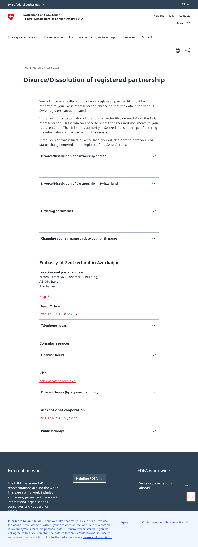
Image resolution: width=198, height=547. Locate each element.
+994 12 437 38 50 (52, 314)
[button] (23, 37)
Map (42, 296)
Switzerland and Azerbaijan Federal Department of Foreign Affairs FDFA (53, 16)
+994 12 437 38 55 (52, 418)
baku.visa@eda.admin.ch (57, 381)
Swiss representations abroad (155, 485)
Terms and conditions (97, 537)
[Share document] (188, 50)
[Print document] (177, 50)
